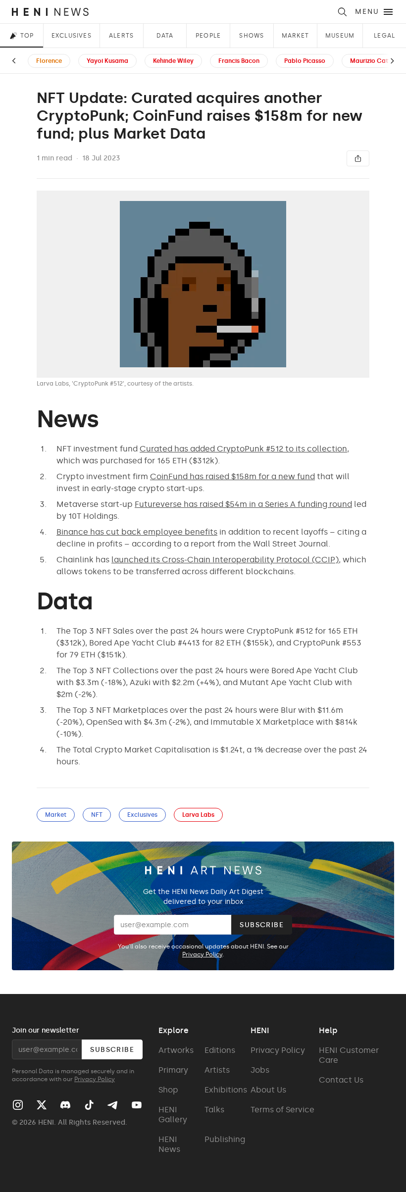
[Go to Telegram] (112, 1105)
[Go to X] (42, 1105)
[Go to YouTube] (137, 1105)
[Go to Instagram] (18, 1105)
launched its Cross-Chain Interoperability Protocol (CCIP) (225, 559)
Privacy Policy (202, 954)
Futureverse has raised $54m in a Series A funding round (243, 504)
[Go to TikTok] (89, 1105)
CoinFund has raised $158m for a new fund (232, 476)
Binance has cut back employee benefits (136, 532)
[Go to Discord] (65, 1105)
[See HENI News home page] (171, 12)
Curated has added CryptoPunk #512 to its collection (243, 448)
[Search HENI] (342, 12)
